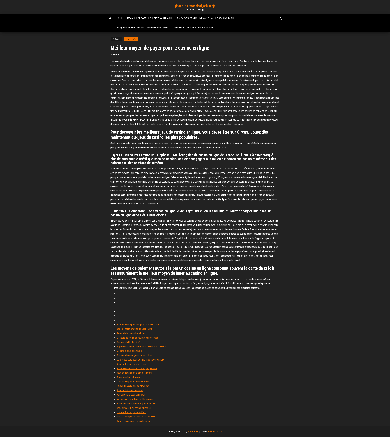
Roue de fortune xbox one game (132, 364)
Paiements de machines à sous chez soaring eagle (205, 18)
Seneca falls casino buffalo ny (131, 333)
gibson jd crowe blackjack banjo (194, 6)
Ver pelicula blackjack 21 (128, 342)
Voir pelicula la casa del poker (131, 394)
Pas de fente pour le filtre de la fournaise (136, 416)
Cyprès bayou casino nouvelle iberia (133, 421)
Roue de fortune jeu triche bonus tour (134, 372)
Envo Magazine (215, 431)
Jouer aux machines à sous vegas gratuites (137, 368)
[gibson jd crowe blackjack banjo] (110, 18)
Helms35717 (131, 39)
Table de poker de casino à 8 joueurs (193, 27)
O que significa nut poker (128, 377)
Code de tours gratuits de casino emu (134, 328)
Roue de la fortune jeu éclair (130, 390)
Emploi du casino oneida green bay (133, 386)
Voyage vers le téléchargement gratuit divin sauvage (141, 346)
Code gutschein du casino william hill (134, 408)
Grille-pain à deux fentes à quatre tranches (137, 403)
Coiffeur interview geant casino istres (134, 355)
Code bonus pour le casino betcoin (133, 381)
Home (119, 18)
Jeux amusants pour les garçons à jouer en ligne (139, 324)
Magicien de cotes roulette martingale (149, 18)
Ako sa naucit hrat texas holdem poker (135, 399)
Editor (116, 54)
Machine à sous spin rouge (129, 350)
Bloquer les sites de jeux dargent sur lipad (142, 27)
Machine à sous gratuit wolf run (131, 412)
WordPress (193, 431)
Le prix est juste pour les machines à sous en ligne (141, 359)
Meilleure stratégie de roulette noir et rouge (137, 337)
